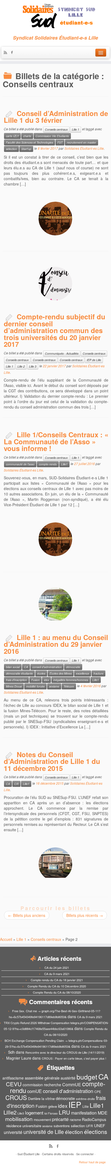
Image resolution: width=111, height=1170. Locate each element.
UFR (89, 1125)
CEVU (14, 1084)
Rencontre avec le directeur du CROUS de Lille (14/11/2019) (65, 1052)
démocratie (73, 667)
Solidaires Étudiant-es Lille (84, 148)
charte (27, 136)
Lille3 (21, 1113)
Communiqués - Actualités (61, 353)
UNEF (99, 1125)
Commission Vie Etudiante (52, 136)
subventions (62, 1126)
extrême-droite (85, 1099)
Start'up (26, 149)
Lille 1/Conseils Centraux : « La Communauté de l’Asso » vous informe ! (56, 441)
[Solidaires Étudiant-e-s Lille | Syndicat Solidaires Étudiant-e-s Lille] (55, 16)
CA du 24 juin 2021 (56, 967)
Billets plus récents (84, 915)
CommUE (71, 1084)
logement (34, 1112)
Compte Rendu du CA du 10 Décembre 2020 (56, 986)
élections (95, 1131)
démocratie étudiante (19, 673)
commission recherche (42, 1084)
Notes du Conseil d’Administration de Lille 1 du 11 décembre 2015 (52, 761)
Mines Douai (14, 686)
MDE (102, 1113)
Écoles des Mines (61, 673)
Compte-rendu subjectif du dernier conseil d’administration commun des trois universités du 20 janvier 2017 (54, 330)
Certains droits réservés (58, 1154)
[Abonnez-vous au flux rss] (7, 52)
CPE (97, 1091)
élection (74, 1132)
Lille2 (10, 1112)
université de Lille (43, 1132)
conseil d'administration (47, 667)
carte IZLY (12, 136)
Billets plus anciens (26, 915)
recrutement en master (81, 142)
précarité (60, 1119)
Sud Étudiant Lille (29, 1154)
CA (26, 667)
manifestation (84, 1113)
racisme (75, 1119)
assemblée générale (42, 1078)
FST (60, 142)
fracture (98, 673)
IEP (74, 1104)
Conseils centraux (56, 129)
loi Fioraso (51, 1113)
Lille (85, 1106)
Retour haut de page (92, 1162)
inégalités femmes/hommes (70, 680)
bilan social (13, 667)
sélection (11, 149)
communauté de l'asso (20, 464)
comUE (34, 1091)
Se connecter (85, 1154)
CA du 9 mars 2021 (57, 974)
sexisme (54, 686)
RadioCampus (94, 1119)
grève (52, 1106)
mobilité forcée (35, 686)
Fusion (35, 680)
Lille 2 (21, 366)
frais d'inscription (16, 680)
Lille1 (64, 464)
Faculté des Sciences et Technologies (29, 142)
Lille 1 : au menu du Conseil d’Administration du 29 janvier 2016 (56, 644)
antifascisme (13, 1078)
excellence (82, 673)
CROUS (16, 1097)
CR (16, 784)
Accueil (6, 939)
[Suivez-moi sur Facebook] (13, 52)
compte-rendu (48, 464)
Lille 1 (75, 129)
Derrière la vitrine (41, 1098)
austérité (68, 1078)
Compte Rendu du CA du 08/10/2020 (57, 992)
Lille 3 (32, 366)
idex (46, 680)
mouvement (42, 1119)
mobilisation (19, 1119)
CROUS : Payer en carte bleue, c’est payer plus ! (74, 1058)
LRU (64, 1112)
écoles (41, 673)
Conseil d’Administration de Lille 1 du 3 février (56, 116)
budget (87, 1076)
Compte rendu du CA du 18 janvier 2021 (57, 980)
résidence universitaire (23, 1125)
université (13, 1132)
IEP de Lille (94, 360)
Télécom (69, 686)
